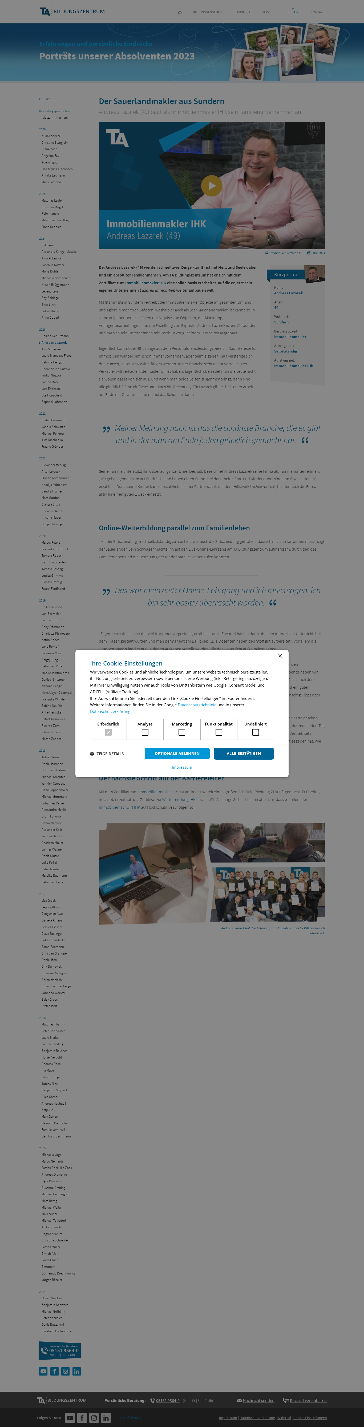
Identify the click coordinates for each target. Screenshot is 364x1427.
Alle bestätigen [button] (244, 753)
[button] (107, 754)
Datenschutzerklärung (110, 711)
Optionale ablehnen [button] (177, 753)
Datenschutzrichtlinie (197, 704)
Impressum (182, 767)
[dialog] (182, 713)
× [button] (280, 656)
